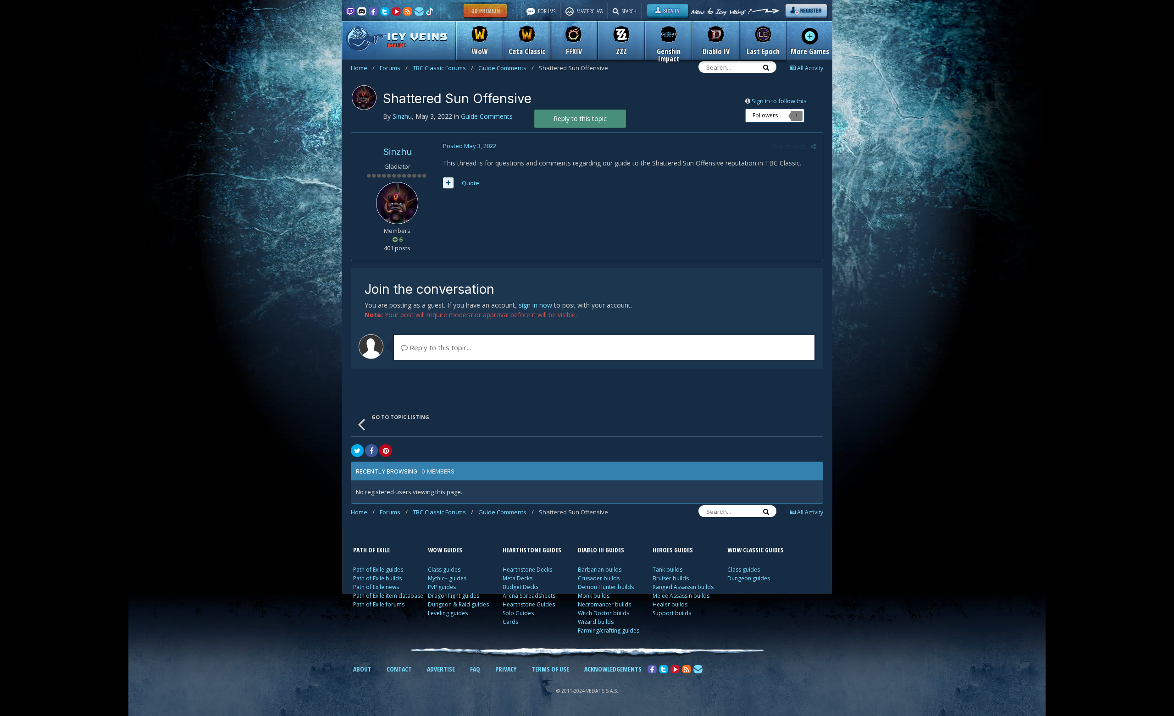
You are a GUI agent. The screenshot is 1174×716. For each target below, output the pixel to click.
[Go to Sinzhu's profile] (364, 97)
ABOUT (362, 669)
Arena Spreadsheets (529, 596)
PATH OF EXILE (371, 549)
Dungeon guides (748, 578)
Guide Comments (506, 68)
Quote (470, 183)
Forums (394, 68)
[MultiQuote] (448, 182)
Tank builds (667, 569)
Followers (765, 115)
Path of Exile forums (378, 604)
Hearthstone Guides (529, 604)
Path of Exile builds (377, 578)
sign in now (535, 305)
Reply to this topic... (439, 347)
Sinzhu (397, 151)
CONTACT (399, 669)
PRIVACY (505, 669)
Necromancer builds (604, 604)
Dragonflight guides (453, 596)
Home (363, 68)
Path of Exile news (376, 587)
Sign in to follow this (779, 101)
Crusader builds (599, 578)
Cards (510, 622)
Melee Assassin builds (681, 596)
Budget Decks (520, 587)
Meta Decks (517, 578)
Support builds (672, 613)
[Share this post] (813, 146)
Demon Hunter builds (606, 587)
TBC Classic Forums (443, 68)
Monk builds (593, 596)
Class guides (444, 569)
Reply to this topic (580, 118)
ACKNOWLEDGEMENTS (613, 669)
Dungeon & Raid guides (458, 604)
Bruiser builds (671, 578)
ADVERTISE (441, 669)
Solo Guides (518, 613)
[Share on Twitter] (357, 450)
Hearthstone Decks (527, 569)
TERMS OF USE (550, 669)
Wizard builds (596, 622)
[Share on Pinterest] (385, 450)
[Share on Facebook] (371, 450)
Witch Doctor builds (603, 613)
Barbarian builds (599, 569)
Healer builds (670, 604)
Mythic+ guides (447, 578)
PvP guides (442, 587)
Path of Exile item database (388, 596)
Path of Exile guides (378, 569)
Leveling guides (448, 613)
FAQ (475, 669)
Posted (469, 146)
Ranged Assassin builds (683, 587)
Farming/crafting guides (608, 630)
